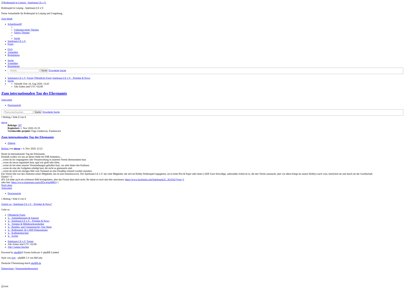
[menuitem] (26, 29)
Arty (13, 257)
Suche (11, 60)
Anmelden (13, 63)
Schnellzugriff (15, 24)
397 (20, 125)
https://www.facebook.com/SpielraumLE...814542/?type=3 (154, 179)
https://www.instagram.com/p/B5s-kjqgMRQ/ (34, 182)
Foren (10, 44)
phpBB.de (36, 263)
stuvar (4, 122)
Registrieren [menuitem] (14, 55)
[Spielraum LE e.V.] (23, 2)
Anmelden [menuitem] (13, 52)
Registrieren (14, 66)
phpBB (17, 252)
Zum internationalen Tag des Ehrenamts (34, 93)
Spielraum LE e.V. (17, 41)
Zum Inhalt (6, 18)
